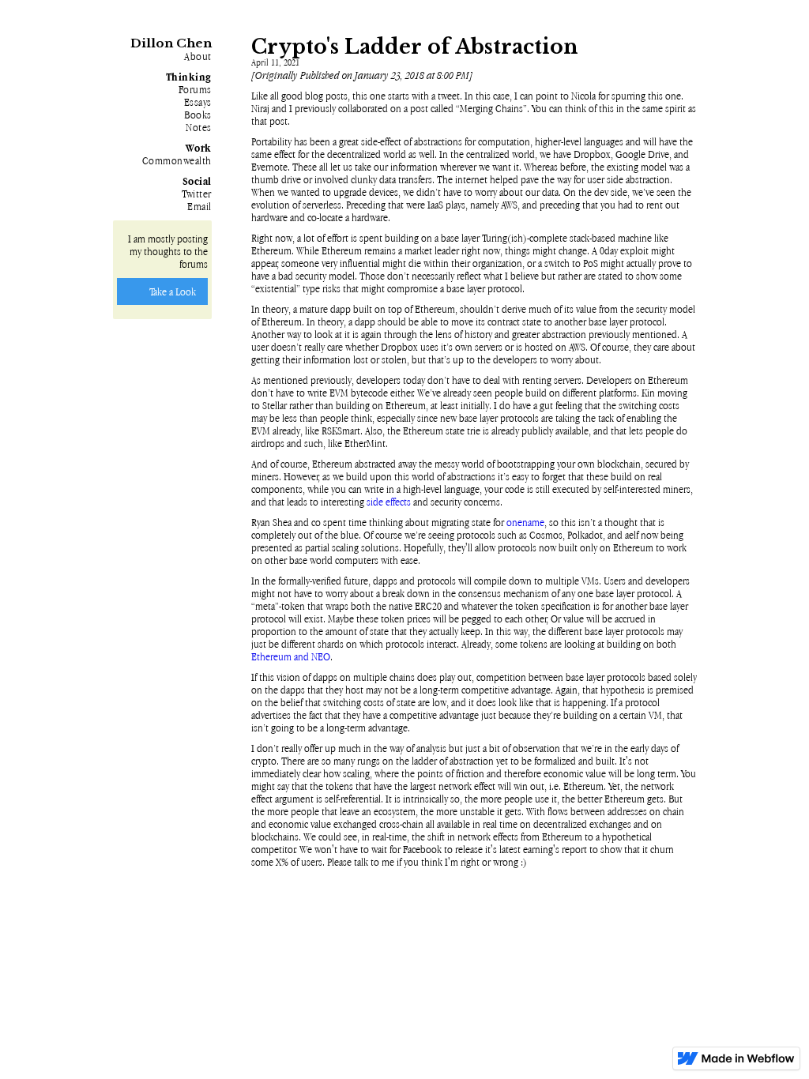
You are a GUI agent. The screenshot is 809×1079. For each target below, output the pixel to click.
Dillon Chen (171, 43)
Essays (198, 102)
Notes (199, 127)
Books (198, 114)
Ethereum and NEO (290, 656)
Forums (195, 89)
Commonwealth (177, 160)
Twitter (197, 193)
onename (525, 522)
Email (199, 206)
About (198, 56)
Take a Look (172, 291)
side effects (389, 501)
